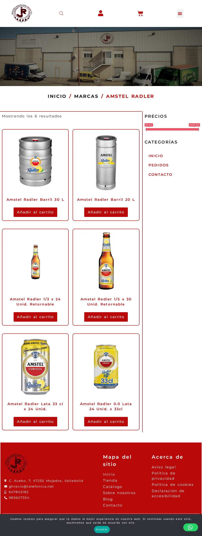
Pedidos (159, 165)
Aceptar (102, 529)
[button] (180, 13)
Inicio (57, 96)
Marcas (86, 96)
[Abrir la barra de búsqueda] (61, 13)
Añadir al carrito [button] (35, 212)
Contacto (160, 174)
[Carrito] (141, 14)
